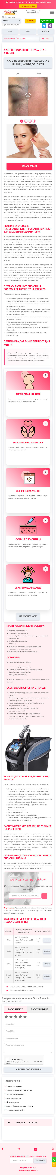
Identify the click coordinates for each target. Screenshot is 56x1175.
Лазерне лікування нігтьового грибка (20, 1106)
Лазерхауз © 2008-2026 (28, 1168)
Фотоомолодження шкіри (15, 1110)
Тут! (47, 38)
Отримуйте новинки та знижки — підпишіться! (28, 1156)
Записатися (30, 166)
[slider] (28, 96)
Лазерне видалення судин (15, 1094)
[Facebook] (2, 1149)
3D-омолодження (13, 1102)
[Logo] (13, 12)
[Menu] (52, 12)
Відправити (40, 1160)
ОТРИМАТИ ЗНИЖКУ (28, 6)
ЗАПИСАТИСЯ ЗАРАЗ (28, 616)
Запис (31, 21)
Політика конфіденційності (28, 1170)
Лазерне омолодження (14, 1086)
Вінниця (6, 20)
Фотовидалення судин (14, 1098)
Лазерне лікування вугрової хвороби (19, 1090)
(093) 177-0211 (48, 21)
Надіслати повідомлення (28, 1069)
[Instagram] (19, 1149)
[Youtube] (53, 1149)
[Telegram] (36, 1151)
